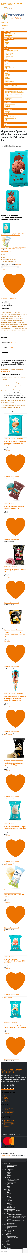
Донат (6, 77)
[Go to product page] (15, 425)
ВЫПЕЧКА (6, 48)
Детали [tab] (6, 302)
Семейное (7, 36)
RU (6, 7)
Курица (7, 112)
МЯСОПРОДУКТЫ (8, 109)
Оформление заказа (9, 1111)
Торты (6, 73)
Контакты (6, 1101)
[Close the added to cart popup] (24, 1155)
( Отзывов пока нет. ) (6, 251)
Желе (6, 121)
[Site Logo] (12, 19)
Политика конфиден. (9, 1124)
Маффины (7, 78)
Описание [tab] (6, 301)
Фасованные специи (10, 118)
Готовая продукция (10, 52)
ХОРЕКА (6, 123)
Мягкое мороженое (10, 33)
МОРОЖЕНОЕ (7, 31)
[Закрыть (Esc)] (6, 1251)
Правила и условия (9, 1123)
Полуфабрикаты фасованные (13, 87)
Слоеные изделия (9, 53)
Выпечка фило (9, 56)
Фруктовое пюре (9, 67)
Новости (6, 1098)
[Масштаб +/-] (1, 1251)
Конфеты (7, 74)
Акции (5, 1097)
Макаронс (7, 76)
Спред (6, 43)
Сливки (7, 42)
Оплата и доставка (9, 1120)
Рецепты (6, 1100)
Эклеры (7, 80)
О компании (7, 1095)
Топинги (7, 66)
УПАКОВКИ (6, 127)
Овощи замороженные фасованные (14, 92)
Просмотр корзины (6, 1155)
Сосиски (7, 111)
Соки (6, 63)
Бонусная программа (9, 1114)
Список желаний (8, 1112)
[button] (1, 1157)
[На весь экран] (2, 1251)
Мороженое (18, 264)
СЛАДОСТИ (6, 71)
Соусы (6, 119)
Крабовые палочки (10, 104)
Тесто (6, 59)
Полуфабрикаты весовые (11, 85)
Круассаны (8, 54)
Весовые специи (9, 116)
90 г (12, 347)
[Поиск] (25, 1160)
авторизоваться (5, 371)
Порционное (8, 35)
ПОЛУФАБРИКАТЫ (8, 84)
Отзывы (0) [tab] (7, 304)
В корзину (4, 269)
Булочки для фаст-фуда (11, 50)
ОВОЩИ (6, 89)
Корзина (6, 1109)
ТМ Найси (13, 342)
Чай (6, 64)
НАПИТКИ (6, 61)
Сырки (6, 45)
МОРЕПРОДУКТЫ (8, 102)
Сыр (6, 46)
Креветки (7, 106)
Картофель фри (9, 99)
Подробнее (7, 641)
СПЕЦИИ (6, 114)
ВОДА (6, 69)
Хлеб (6, 57)
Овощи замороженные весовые (13, 91)
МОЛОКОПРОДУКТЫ (8, 38)
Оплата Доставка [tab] (8, 305)
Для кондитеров (9, 81)
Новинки (13, 438)
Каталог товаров (8, 1122)
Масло (6, 40)
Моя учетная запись (9, 1108)
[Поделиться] (4, 1251)
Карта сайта (7, 1126)
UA (11, 8)
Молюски (7, 105)
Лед (6, 125)
